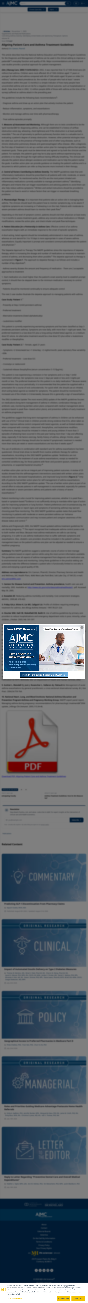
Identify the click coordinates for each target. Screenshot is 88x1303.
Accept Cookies (63, 1298)
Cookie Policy (16, 1294)
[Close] (84, 1286)
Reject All (78, 1298)
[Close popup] (81, 627)
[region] (44, 1293)
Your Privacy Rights (15, 1298)
